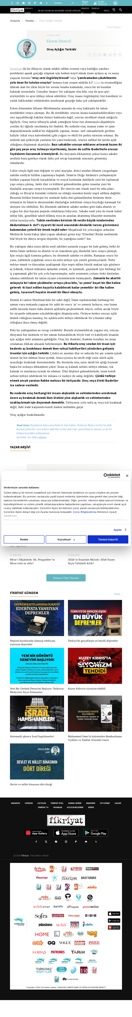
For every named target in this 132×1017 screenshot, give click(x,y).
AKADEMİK (64, 10)
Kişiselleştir (64, 539)
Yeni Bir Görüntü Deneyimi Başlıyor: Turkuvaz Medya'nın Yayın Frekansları (36, 703)
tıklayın (44, 450)
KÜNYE (91, 824)
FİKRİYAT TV (87, 10)
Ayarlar (118, 529)
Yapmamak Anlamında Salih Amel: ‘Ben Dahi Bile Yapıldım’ (37, 557)
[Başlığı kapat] (127, 476)
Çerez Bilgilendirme (85, 511)
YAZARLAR (55, 10)
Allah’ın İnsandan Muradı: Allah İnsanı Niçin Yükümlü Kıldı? (94, 575)
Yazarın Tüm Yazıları (66, 591)
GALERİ (71, 10)
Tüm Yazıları (114, 27)
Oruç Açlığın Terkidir (51, 20)
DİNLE (107, 10)
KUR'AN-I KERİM (39, 10)
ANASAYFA (15, 820)
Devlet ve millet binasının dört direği (31, 801)
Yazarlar (30, 20)
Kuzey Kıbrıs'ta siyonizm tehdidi (86, 702)
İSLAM (48, 10)
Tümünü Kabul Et (108, 539)
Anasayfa (15, 20)
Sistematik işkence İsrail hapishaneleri (32, 750)
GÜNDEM (29, 820)
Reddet (24, 539)
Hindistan (16, 69)
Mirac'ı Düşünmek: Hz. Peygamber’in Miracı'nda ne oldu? (32, 575)
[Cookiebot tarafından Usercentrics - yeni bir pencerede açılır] (106, 475)
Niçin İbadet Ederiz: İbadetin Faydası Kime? (94, 555)
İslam (13, 87)
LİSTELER (78, 10)
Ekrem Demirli (59, 41)
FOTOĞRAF (105, 820)
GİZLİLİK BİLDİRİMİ (75, 824)
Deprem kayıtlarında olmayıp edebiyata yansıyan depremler (33, 656)
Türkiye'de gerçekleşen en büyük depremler (94, 654)
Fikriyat (24, 872)
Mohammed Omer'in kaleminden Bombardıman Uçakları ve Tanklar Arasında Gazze (93, 753)
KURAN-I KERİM (74, 820)
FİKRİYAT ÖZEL (98, 10)
